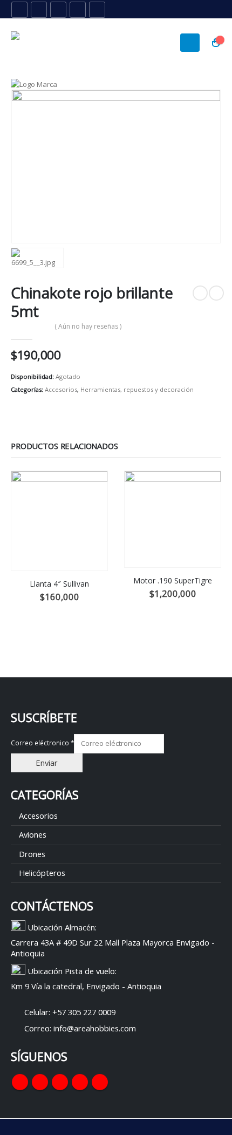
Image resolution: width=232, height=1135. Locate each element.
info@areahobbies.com (94, 1028)
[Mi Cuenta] (212, 10)
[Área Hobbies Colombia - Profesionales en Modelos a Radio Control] (40, 42)
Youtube (60, 1082)
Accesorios (61, 389)
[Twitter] (39, 10)
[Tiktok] (97, 10)
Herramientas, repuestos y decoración (137, 389)
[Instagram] (78, 10)
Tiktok (100, 1082)
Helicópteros (42, 872)
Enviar (47, 762)
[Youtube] (58, 10)
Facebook (20, 1082)
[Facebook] (19, 10)
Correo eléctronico (42, 742)
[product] (59, 520)
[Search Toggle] (189, 10)
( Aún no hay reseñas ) (87, 326)
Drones (32, 853)
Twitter (40, 1082)
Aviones (32, 834)
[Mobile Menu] (190, 42)
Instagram (80, 1082)
